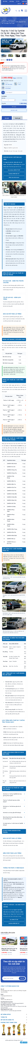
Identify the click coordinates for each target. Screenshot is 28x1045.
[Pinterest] (9, 59)
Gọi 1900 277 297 (14, 919)
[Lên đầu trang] (26, 1038)
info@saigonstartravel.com (6, 995)
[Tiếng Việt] (23, 3)
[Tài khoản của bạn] (19, 10)
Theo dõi (22, 978)
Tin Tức (17, 1)
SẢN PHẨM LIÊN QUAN (8, 933)
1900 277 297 (3, 999)
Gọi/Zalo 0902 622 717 (14, 173)
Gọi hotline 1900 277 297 (14, 170)
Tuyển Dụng (24, 1)
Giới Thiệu (5, 1)
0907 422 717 (9, 999)
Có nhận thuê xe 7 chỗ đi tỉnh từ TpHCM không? (13, 824)
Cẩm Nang (11, 1)
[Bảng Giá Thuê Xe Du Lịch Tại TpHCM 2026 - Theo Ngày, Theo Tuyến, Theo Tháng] (9, 940)
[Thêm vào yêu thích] (25, 51)
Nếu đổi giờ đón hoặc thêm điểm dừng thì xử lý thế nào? (12, 818)
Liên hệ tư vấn (14, 110)
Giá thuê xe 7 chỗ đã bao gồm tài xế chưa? (12, 807)
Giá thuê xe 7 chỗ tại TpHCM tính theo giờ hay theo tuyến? (12, 794)
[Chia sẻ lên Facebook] (7, 59)
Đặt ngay (14, 106)
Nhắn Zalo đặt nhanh (14, 177)
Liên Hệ (19, 3)
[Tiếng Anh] (26, 3)
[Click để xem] (14, 45)
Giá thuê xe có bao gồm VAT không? (12, 812)
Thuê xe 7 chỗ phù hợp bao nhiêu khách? (11, 801)
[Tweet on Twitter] (11, 59)
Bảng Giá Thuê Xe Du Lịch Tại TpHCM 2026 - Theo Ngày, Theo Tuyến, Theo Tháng (9, 949)
